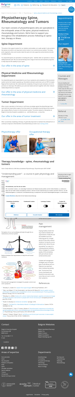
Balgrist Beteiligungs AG (44, 337)
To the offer (63, 104)
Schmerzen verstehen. (21, 302)
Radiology (59, 361)
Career (41, 1)
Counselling (41, 359)
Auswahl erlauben (37, 215)
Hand (2, 359)
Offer (18, 5)
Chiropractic (4, 374)
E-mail (3, 338)
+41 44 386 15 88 (65, 38)
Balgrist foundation (43, 335)
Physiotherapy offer (10, 131)
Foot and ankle (5, 357)
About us (47, 1)
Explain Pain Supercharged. (24, 288)
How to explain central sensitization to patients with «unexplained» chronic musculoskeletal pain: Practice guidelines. (28, 291)
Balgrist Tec (41, 331)
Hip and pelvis (5, 361)
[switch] (29, 206)
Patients (26, 5)
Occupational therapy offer (39, 133)
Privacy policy (45, 394)
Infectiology (41, 363)
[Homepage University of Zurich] (8, 384)
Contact (60, 1)
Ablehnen (16, 215)
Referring (36, 5)
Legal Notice (29, 394)
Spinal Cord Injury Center (8, 376)
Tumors (3, 372)
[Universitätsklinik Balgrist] (7, 5)
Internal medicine (43, 364)
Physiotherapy (28, 13)
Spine (3, 366)
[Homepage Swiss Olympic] (30, 384)
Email (62, 39)
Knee (2, 364)
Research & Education (49, 5)
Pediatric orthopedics (7, 363)
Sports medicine (5, 370)
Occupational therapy (44, 361)
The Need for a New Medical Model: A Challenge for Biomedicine (26, 304)
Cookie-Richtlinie (10, 195)
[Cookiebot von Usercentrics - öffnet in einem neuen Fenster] (63, 181)
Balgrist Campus (42, 333)
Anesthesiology (42, 357)
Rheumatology (61, 363)
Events (35, 1)
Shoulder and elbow (6, 368)
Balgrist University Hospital (9, 13)
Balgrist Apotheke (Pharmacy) (46, 329)
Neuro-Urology (42, 366)
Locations (29, 1)
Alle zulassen (59, 215)
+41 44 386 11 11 (8, 336)
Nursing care (60, 357)
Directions (53, 1)
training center (44, 123)
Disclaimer (37, 394)
